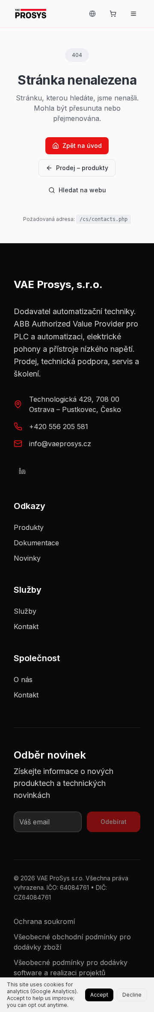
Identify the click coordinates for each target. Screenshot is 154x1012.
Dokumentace (36, 542)
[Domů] (30, 14)
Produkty (29, 527)
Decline (132, 994)
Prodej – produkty (82, 167)
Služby (25, 611)
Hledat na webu (82, 190)
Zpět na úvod (82, 145)
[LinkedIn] (22, 471)
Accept (99, 994)
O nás (23, 679)
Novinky (27, 558)
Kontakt (26, 626)
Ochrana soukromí (44, 921)
